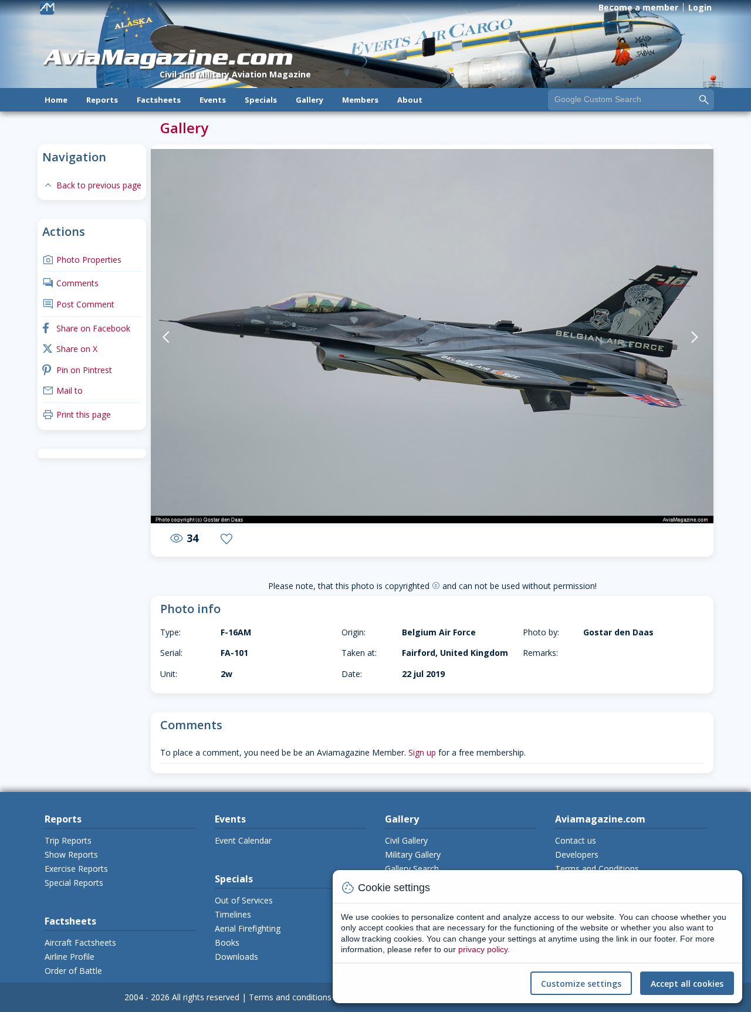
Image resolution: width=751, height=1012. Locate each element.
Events (212, 99)
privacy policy (483, 949)
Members (360, 99)
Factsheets (159, 99)
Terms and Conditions (597, 868)
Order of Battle (73, 970)
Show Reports (71, 854)
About (409, 99)
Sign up (422, 752)
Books (227, 942)
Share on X (69, 348)
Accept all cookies (687, 983)
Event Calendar (243, 840)
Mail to (62, 390)
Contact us (575, 840)
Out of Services (244, 900)
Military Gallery (413, 854)
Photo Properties (81, 259)
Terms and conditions (290, 997)
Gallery (309, 99)
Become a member (638, 7)
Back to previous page (91, 185)
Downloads (236, 956)
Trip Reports (68, 840)
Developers (576, 854)
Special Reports (74, 882)
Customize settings (581, 983)
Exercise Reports (76, 868)
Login (700, 7)
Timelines (233, 914)
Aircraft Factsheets (80, 942)
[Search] (704, 99)
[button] (187, 337)
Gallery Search (412, 868)
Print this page (76, 414)
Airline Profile (69, 956)
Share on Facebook (86, 328)
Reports (102, 99)
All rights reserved (205, 997)
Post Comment (78, 304)
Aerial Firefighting (247, 928)
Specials (261, 99)
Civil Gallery (406, 840)
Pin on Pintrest (77, 369)
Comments (70, 283)
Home (56, 99)
